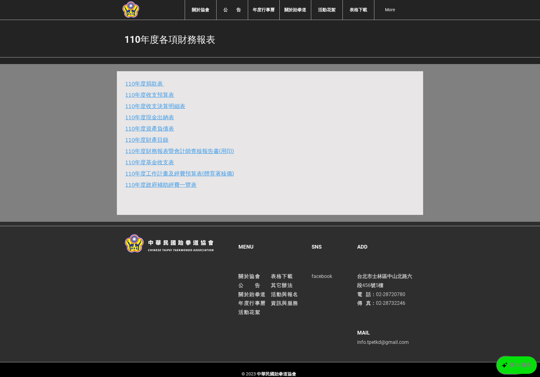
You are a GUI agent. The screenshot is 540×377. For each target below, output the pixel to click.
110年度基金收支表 (149, 162)
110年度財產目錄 (146, 139)
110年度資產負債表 (149, 128)
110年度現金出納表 (149, 117)
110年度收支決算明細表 (155, 105)
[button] (200, 10)
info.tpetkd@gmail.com (383, 342)
